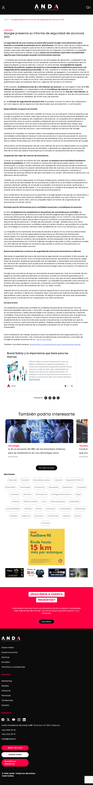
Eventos (5, 657)
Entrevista (39, 487)
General (25, 480)
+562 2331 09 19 (8, 734)
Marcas (15, 501)
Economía (50, 509)
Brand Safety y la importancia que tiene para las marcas (55, 344)
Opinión (66, 516)
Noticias (45, 523)
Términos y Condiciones (13, 667)
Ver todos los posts (46, 468)
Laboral (58, 480)
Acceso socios (15, 754)
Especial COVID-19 (74, 480)
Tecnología (25, 487)
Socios (78, 516)
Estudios (27, 494)
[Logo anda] (46, 7)
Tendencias (53, 516)
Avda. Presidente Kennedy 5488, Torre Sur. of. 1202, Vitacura (30, 725)
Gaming (27, 509)
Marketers (68, 487)
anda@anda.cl (8, 739)
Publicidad (74, 501)
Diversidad (10, 487)
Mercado (12, 480)
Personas (39, 516)
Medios (13, 516)
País (44, 501)
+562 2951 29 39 (8, 730)
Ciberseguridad (57, 501)
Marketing (80, 509)
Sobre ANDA (7, 648)
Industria (26, 516)
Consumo (14, 494)
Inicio (6, 19)
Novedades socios (41, 480)
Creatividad (65, 509)
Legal (78, 494)
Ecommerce (41, 494)
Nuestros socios (9, 652)
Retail (38, 509)
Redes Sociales (31, 501)
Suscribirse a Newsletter (10, 763)
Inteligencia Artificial (61, 494)
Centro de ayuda (43, 339)
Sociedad (81, 487)
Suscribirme (46, 621)
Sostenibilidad (13, 509)
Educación (53, 487)
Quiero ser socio (15, 748)
